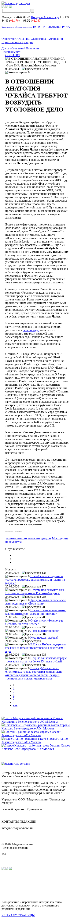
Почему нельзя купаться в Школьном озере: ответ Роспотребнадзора (34, 591)
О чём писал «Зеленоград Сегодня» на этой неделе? (34, 622)
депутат (46, 538)
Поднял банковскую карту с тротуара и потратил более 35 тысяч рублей (36, 659)
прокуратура (13, 541)
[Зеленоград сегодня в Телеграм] (6, 7)
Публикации (54, 38)
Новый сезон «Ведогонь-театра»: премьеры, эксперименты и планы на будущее (35, 580)
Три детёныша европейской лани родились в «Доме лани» (35, 601)
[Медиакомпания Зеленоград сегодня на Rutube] (3, 7)
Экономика (38, 38)
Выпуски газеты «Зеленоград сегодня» (17, 27)
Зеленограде (31, 330)
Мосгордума (60, 538)
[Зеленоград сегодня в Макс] (13, 7)
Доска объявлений (13, 48)
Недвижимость (11, 51)
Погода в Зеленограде (45, 17)
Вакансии (32, 48)
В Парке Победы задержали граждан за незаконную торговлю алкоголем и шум (35, 648)
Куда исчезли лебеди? (44, 637)
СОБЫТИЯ (22, 38)
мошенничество (16, 538)
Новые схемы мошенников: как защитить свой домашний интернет (35, 612)
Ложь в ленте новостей (45, 630)
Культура (27, 42)
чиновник (34, 538)
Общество (8, 38)
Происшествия (11, 42)
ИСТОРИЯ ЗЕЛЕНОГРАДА (51, 26)
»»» (15, 705)
